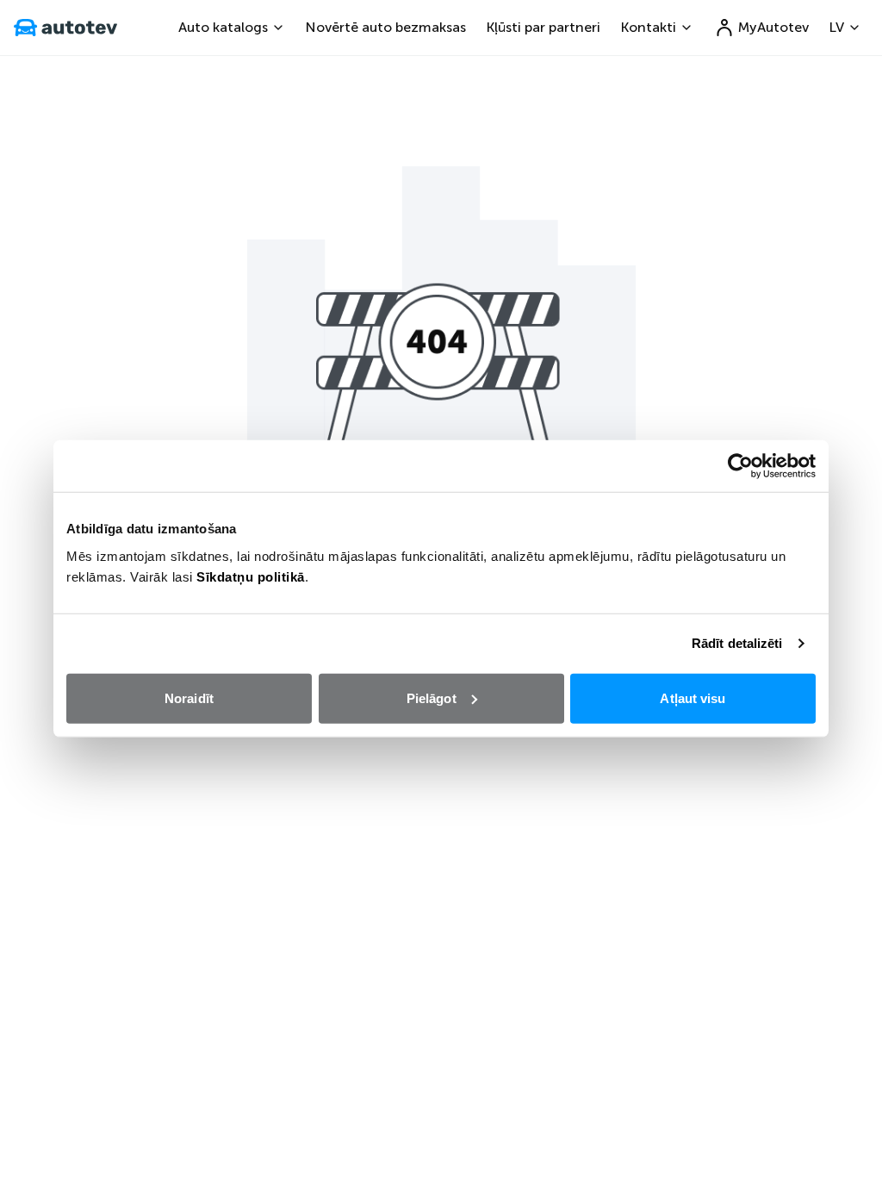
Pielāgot (432, 697)
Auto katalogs (223, 27)
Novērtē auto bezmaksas (386, 27)
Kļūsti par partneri (543, 27)
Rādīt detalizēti (737, 643)
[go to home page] (65, 27)
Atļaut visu (692, 697)
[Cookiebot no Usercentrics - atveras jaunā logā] (740, 466)
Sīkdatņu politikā (250, 576)
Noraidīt (189, 697)
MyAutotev (773, 27)
